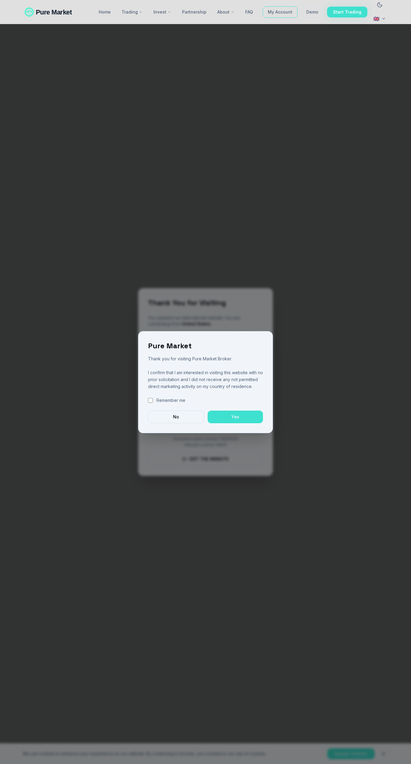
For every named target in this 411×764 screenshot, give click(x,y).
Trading (130, 11)
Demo (312, 11)
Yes (235, 416)
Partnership (194, 11)
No (176, 416)
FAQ (249, 11)
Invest (159, 11)
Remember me (170, 400)
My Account (280, 11)
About (223, 11)
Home (105, 11)
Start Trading (347, 11)
